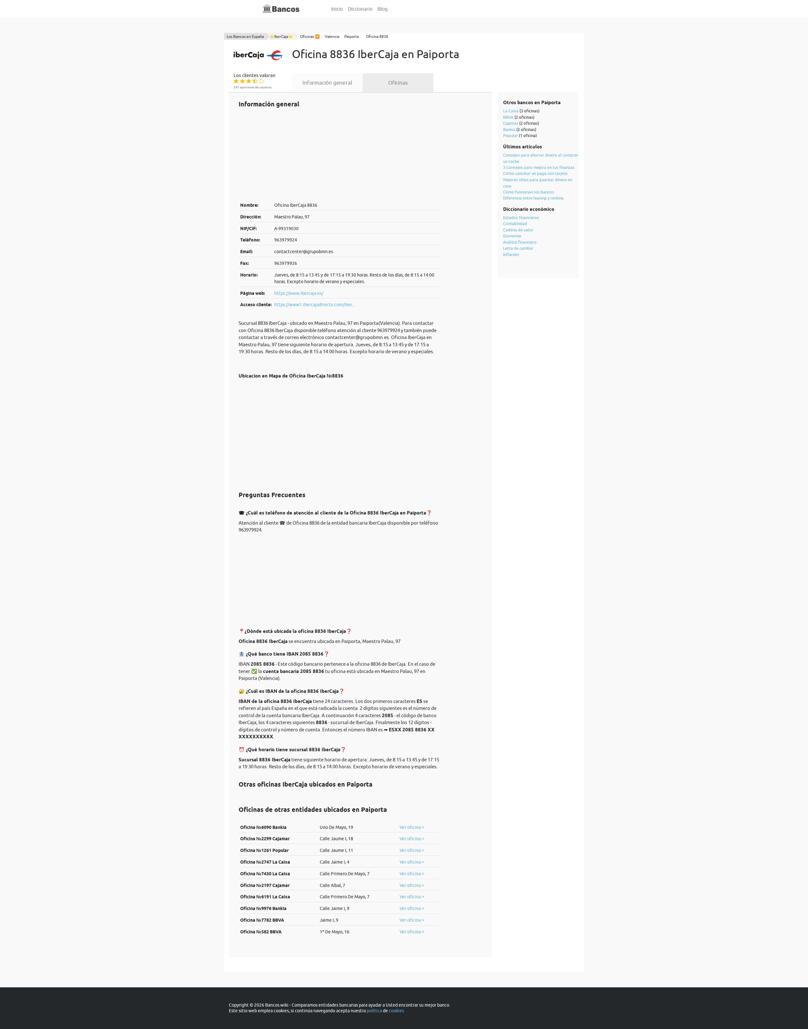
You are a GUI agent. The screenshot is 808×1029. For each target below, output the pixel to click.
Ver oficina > (412, 827)
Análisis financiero (520, 242)
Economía (512, 235)
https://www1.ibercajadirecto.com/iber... (314, 304)
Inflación (511, 254)
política (374, 1010)
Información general (327, 83)
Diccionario (360, 9)
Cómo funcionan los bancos (528, 191)
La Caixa (511, 110)
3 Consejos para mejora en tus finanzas (538, 167)
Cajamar (510, 123)
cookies (396, 1010)
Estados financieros (521, 217)
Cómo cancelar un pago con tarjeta (535, 173)
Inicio (337, 9)
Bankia (509, 129)
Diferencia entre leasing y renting (533, 197)
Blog (382, 9)
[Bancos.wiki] (281, 9)
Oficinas (398, 83)
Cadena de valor (518, 229)
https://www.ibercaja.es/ (298, 293)
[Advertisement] (339, 154)
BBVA (508, 117)
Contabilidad (515, 223)
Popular (510, 135)
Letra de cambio (518, 248)
